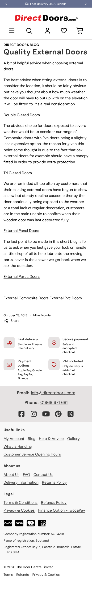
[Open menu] (12, 31)
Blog (31, 438)
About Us (11, 474)
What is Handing (18, 446)
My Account (14, 438)
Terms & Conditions (21, 502)
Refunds (22, 574)
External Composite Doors (26, 298)
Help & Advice (51, 438)
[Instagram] (33, 414)
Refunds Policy (54, 502)
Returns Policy (54, 482)
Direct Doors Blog (21, 45)
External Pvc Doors (66, 298)
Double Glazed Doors (22, 114)
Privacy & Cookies (19, 510)
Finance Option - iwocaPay (61, 510)
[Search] (29, 31)
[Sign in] (47, 31)
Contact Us (43, 474)
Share (15, 321)
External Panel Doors (21, 230)
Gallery (73, 438)
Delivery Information (21, 482)
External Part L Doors (22, 276)
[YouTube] (46, 414)
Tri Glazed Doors (18, 172)
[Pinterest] (58, 414)
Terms (8, 574)
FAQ (26, 474)
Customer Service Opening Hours (32, 454)
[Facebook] (21, 414)
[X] (70, 414)
